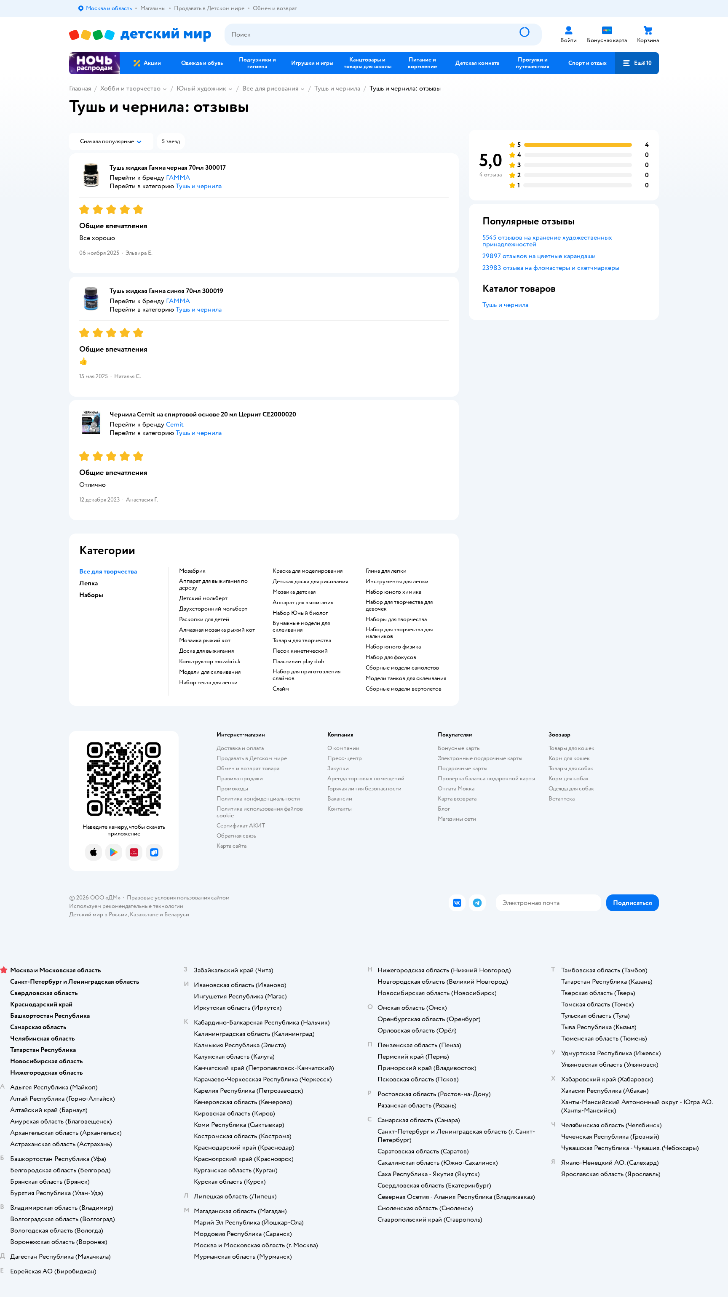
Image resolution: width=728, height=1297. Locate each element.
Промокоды (232, 788)
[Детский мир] (140, 35)
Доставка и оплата (240, 748)
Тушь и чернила (337, 88)
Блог (444, 808)
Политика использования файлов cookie (260, 812)
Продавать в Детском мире (252, 758)
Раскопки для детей (204, 619)
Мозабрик (192, 571)
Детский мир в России (98, 914)
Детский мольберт (203, 598)
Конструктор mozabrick (210, 661)
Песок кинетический (300, 651)
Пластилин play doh (298, 661)
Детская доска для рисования (310, 581)
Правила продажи (240, 778)
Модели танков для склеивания (406, 678)
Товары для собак (571, 768)
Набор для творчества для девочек (399, 605)
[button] (637, 63)
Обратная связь (236, 835)
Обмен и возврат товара (248, 768)
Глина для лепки (386, 571)
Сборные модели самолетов (402, 668)
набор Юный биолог (300, 613)
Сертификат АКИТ (241, 825)
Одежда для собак (571, 788)
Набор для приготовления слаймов (306, 675)
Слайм (281, 689)
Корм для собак (569, 778)
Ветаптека (562, 798)
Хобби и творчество (130, 88)
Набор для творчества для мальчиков (399, 633)
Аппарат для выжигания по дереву (213, 584)
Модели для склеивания (210, 672)
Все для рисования (270, 88)
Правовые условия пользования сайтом (178, 897)
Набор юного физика (393, 646)
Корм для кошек (569, 758)
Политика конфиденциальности (258, 798)
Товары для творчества (302, 640)
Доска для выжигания (206, 651)
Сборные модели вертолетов (404, 689)
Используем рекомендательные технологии (126, 906)
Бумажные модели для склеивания (301, 626)
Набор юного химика (393, 592)
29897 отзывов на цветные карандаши (539, 256)
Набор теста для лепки (208, 682)
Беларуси (176, 914)
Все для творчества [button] (108, 571)
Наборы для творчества (396, 619)
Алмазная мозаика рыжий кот (217, 630)
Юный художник (201, 88)
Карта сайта (231, 845)
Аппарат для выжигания (303, 602)
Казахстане (144, 914)
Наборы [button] (91, 595)
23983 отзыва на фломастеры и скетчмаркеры (550, 268)
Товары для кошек (571, 748)
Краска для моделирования (308, 571)
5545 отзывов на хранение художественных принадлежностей (547, 240)
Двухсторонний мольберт (213, 609)
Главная (80, 88)
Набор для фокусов (391, 657)
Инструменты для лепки (397, 581)
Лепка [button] (88, 583)
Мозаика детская (294, 592)
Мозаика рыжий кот (204, 640)
